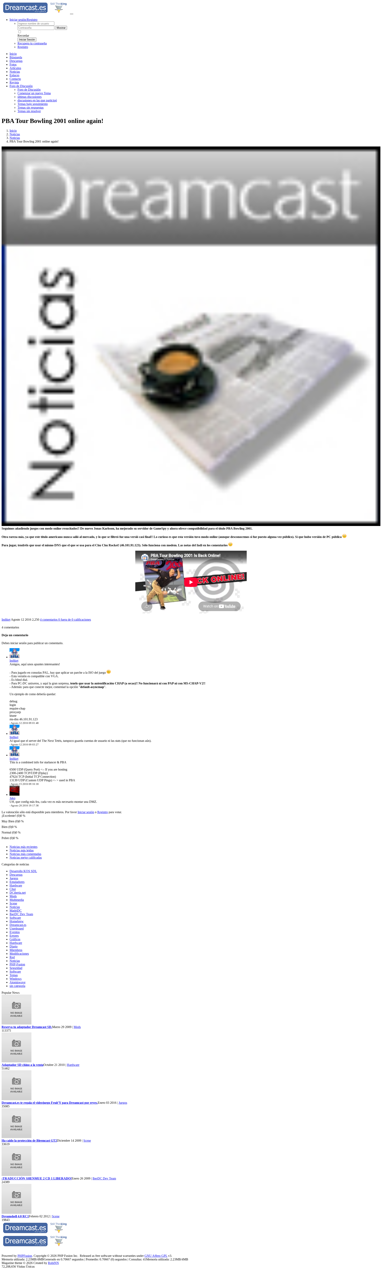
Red (12, 957)
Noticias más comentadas (25, 854)
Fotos (13, 64)
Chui (13, 889)
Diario (14, 946)
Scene (13, 903)
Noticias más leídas (22, 850)
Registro (23, 47)
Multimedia (17, 899)
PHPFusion (25, 1255)
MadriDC (16, 910)
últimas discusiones (30, 96)
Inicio (13, 53)
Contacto (15, 79)
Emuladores (17, 882)
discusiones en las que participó (37, 100)
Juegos (14, 878)
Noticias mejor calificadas (26, 857)
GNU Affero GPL (155, 1255)
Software (15, 917)
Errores (14, 935)
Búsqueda (16, 57)
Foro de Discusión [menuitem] (29, 89)
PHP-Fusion (17, 964)
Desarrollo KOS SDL (23, 871)
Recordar (23, 35)
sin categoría (17, 986)
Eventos (15, 932)
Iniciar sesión (86, 812)
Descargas (16, 61)
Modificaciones (19, 953)
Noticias (15, 71)
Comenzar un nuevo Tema (34, 93)
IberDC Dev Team (21, 914)
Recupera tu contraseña (32, 43)
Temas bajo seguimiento (33, 104)
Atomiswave (17, 982)
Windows (15, 978)
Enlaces (14, 75)
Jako (12, 798)
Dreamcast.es (18, 925)
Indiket (6, 619)
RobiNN (53, 1263)
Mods (13, 896)
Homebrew (17, 921)
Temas (14, 975)
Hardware (16, 885)
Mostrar (61, 27)
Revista (14, 82)
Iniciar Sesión (27, 39)
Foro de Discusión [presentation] (21, 86)
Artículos (15, 68)
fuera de (74, 619)
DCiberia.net (18, 892)
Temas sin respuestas (31, 107)
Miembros (16, 950)
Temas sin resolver (29, 111)
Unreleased (17, 928)
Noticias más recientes (23, 846)
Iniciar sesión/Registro (23, 19)
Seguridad (16, 968)
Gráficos (15, 939)
